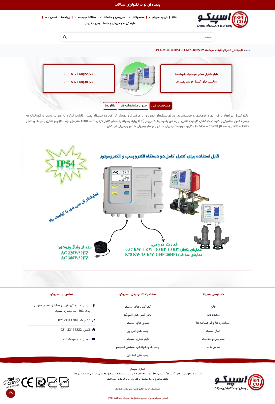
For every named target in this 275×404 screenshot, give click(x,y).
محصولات (139, 17)
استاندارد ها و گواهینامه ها (213, 322)
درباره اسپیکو (159, 17)
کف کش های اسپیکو (137, 306)
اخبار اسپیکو (213, 331)
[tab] (161, 106)
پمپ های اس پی (137, 331)
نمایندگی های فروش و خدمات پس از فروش (110, 23)
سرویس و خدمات (114, 17)
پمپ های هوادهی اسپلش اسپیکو (137, 347)
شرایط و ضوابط (123, 389)
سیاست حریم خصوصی (147, 389)
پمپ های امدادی (138, 355)
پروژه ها (65, 17)
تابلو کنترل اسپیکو (137, 339)
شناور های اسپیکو (137, 322)
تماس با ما (50, 17)
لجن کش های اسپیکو (137, 314)
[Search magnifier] (65, 37)
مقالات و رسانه (87, 17)
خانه (174, 17)
